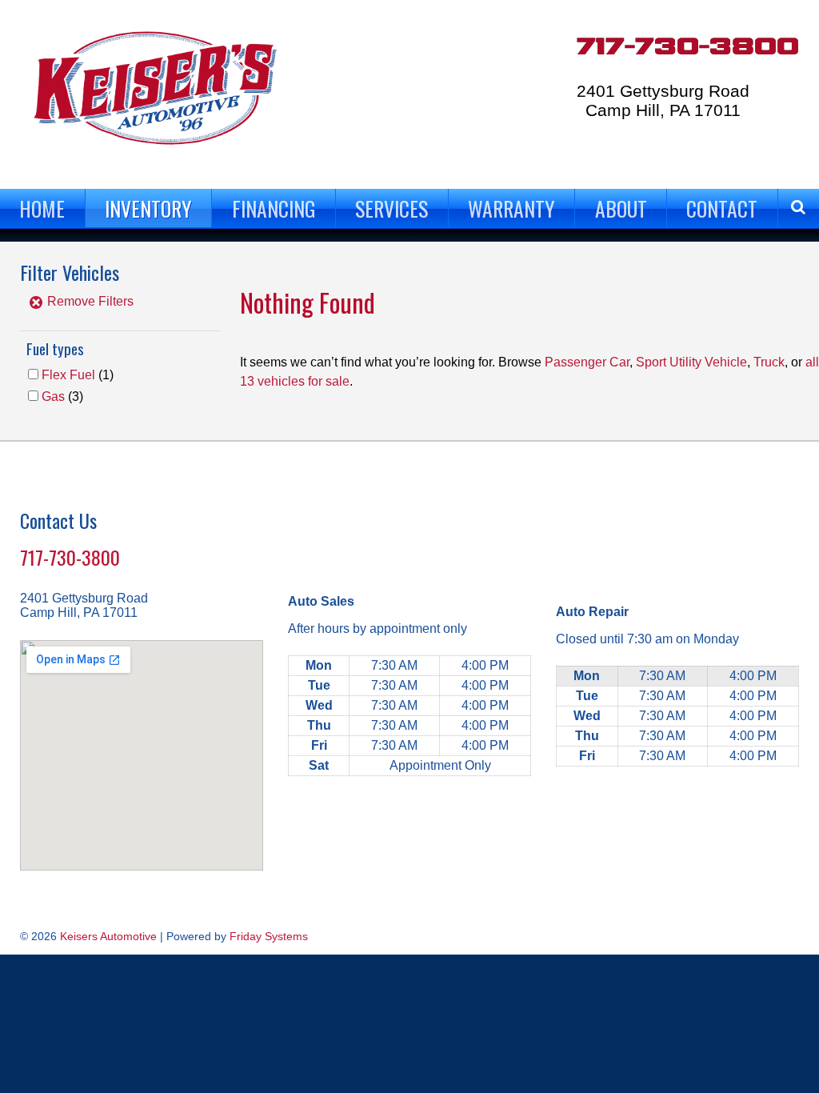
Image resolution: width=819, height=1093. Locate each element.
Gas (53, 396)
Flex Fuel (68, 375)
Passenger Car (587, 362)
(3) (62, 396)
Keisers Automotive (108, 936)
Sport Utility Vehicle (691, 362)
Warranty (511, 208)
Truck (769, 362)
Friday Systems (269, 936)
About (621, 208)
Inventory (148, 208)
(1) (78, 375)
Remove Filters (89, 301)
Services (391, 208)
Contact (721, 208)
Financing (274, 208)
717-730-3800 (688, 47)
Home (42, 208)
